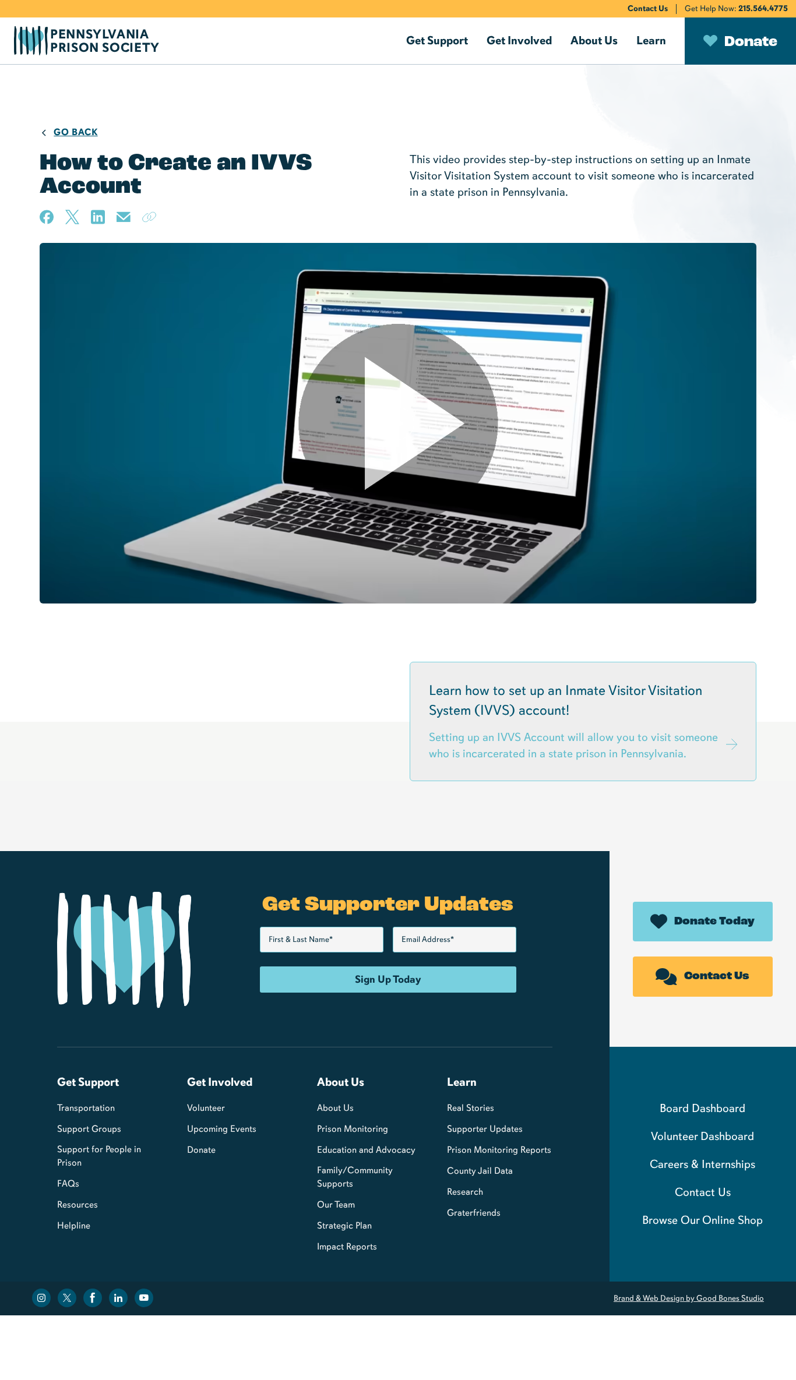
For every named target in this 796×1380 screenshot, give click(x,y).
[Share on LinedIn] (98, 217)
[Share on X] (72, 217)
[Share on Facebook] (47, 217)
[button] (437, 40)
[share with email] (124, 221)
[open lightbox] (398, 423)
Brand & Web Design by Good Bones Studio (689, 1298)
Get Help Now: (736, 8)
